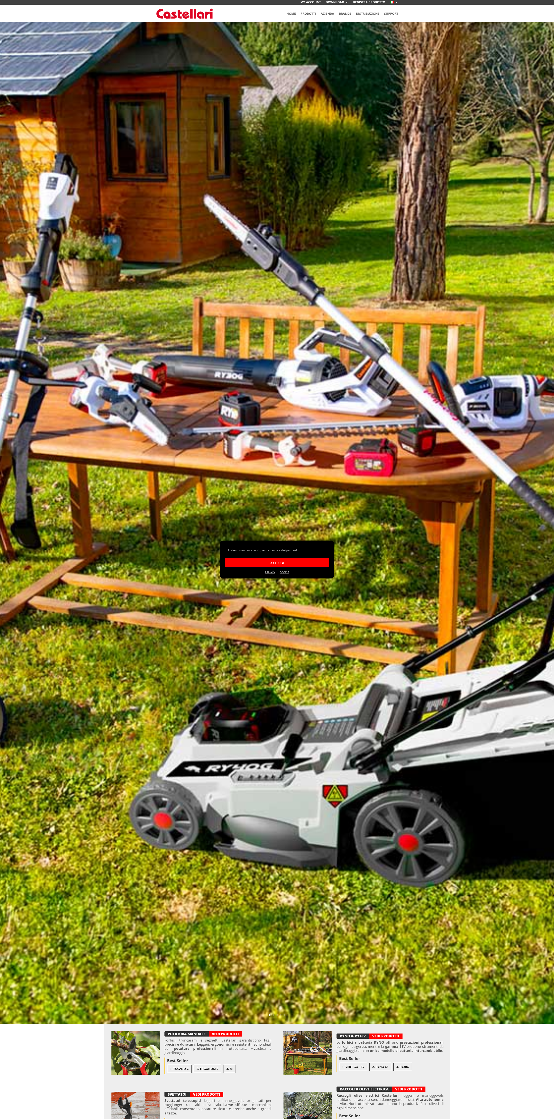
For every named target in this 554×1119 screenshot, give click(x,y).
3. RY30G (402, 1067)
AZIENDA (327, 13)
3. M (229, 1069)
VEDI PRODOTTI (225, 1034)
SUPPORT (391, 13)
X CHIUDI (277, 562)
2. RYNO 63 (380, 1067)
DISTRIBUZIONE (367, 13)
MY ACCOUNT (310, 2)
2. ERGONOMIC (207, 1069)
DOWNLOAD (335, 2)
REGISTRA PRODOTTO (369, 2)
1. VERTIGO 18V (353, 1067)
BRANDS (345, 13)
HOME (291, 13)
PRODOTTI (308, 13)
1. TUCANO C (179, 1069)
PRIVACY (270, 572)
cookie (284, 572)
